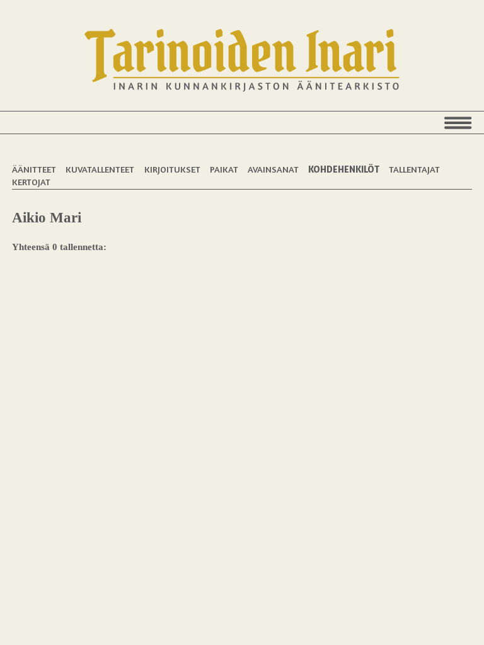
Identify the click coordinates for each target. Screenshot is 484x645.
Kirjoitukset (172, 169)
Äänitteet (34, 169)
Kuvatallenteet (100, 169)
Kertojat (31, 181)
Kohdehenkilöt (343, 169)
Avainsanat (273, 169)
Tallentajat (414, 169)
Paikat (224, 169)
